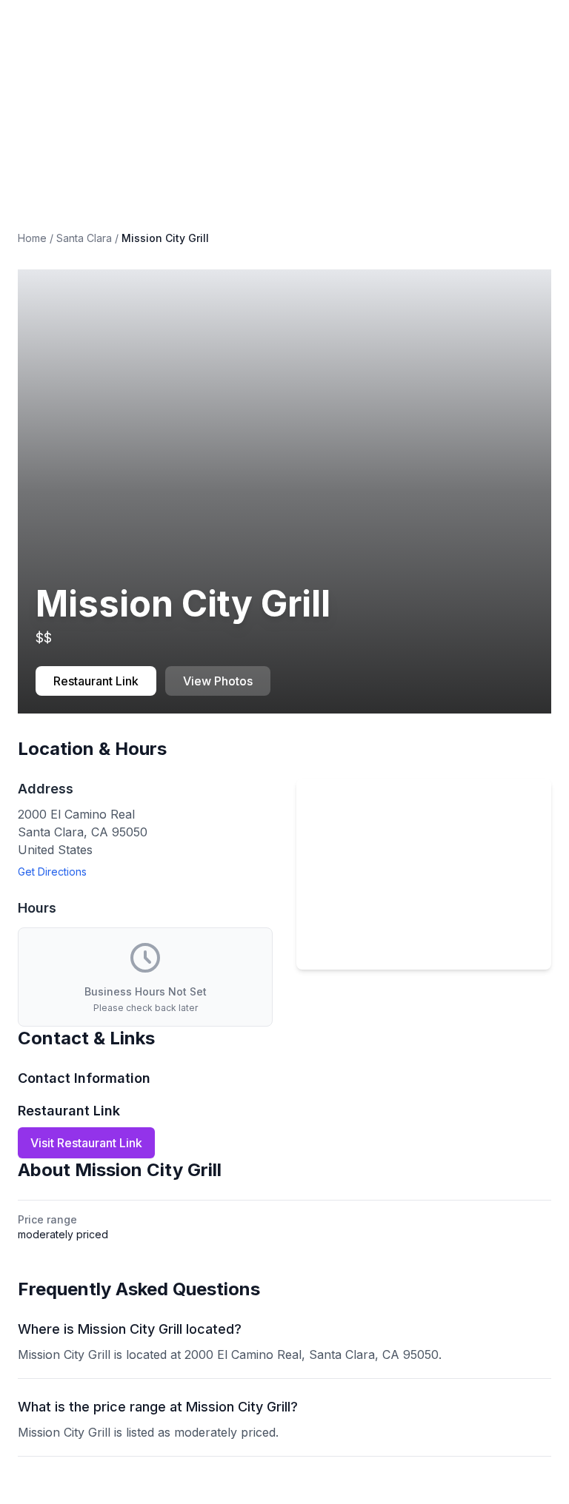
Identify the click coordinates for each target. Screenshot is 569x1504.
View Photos (218, 681)
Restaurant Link (96, 681)
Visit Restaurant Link (86, 1142)
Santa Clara (84, 238)
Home (32, 238)
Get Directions (52, 871)
